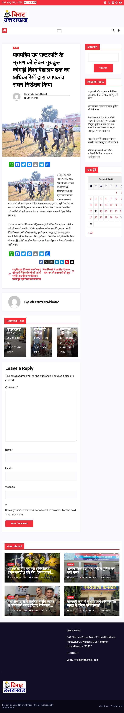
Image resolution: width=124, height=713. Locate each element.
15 (116, 205)
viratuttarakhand (37, 94)
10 (91, 205)
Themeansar (8, 708)
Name (9, 450)
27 (106, 217)
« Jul (90, 233)
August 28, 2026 (79, 577)
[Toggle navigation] (59, 30)
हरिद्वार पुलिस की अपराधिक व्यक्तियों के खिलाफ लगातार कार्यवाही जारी (100, 153)
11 (96, 205)
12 (101, 205)
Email (9, 468)
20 (106, 211)
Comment (11, 387)
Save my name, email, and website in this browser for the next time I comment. (40, 512)
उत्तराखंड (10, 564)
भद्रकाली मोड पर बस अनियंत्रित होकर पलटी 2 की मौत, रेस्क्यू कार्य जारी (103, 95)
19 (101, 211)
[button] (113, 30)
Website (10, 487)
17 (91, 211)
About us (103, 706)
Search (92, 46)
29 (116, 217)
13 (106, 205)
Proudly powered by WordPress (17, 705)
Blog (16, 48)
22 (116, 211)
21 (111, 211)
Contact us (116, 706)
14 (111, 205)
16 (121, 205)
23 (121, 211)
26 (101, 217)
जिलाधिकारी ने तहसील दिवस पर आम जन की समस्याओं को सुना (56, 271)
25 (96, 217)
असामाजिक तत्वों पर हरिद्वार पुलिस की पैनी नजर (90, 570)
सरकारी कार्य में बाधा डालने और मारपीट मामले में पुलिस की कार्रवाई (91, 603)
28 (111, 217)
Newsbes (46, 705)
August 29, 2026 (19, 577)
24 (91, 217)
